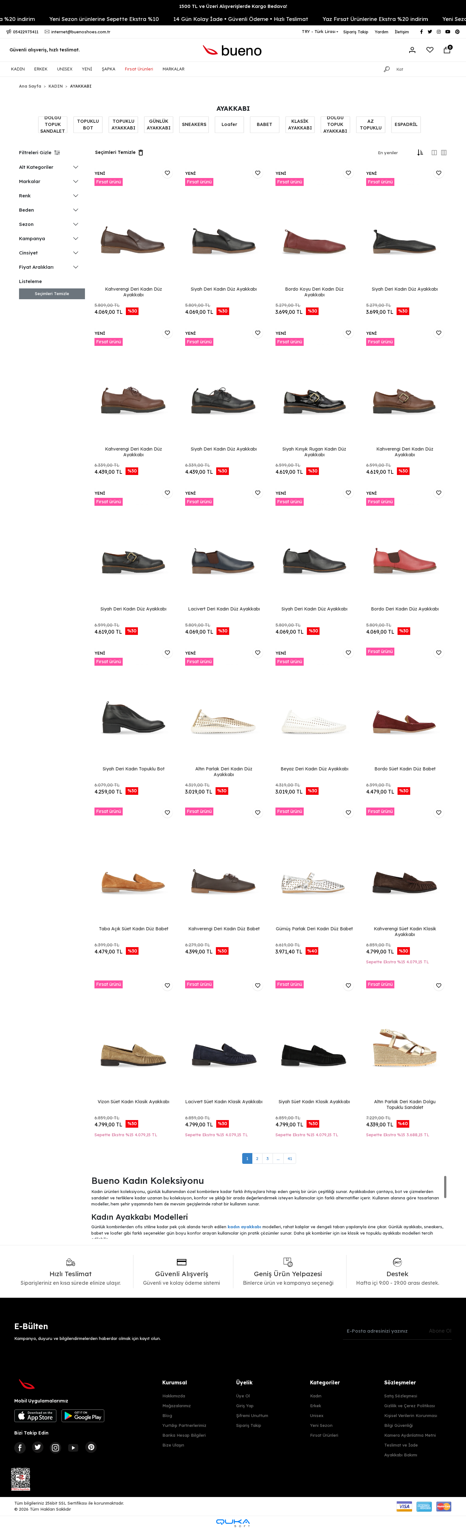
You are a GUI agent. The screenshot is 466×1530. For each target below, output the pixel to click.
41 (290, 1158)
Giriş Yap (245, 1405)
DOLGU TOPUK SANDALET (52, 125)
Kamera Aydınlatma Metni (410, 1435)
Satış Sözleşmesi (400, 1395)
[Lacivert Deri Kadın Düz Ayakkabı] (224, 546)
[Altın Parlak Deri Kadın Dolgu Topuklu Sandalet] (405, 1038)
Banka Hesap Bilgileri (184, 1435)
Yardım (381, 31)
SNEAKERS (194, 124)
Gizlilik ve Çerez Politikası (409, 1405)
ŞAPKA (108, 68)
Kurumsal (174, 1382)
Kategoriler (325, 1382)
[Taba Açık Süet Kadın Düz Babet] (133, 866)
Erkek (315, 1405)
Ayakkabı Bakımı (400, 1454)
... (278, 1158)
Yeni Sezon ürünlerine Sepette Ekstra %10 (67, 19)
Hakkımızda (173, 1395)
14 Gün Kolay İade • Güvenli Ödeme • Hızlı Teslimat (203, 19)
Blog (167, 1415)
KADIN (18, 68)
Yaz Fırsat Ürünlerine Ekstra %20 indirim (338, 19)
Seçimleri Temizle (52, 293)
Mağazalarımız (176, 1405)
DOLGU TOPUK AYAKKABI (335, 125)
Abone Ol (440, 1331)
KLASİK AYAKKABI (300, 124)
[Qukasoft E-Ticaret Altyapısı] (233, 1523)
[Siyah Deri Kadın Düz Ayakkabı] (224, 226)
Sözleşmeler (400, 1382)
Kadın (315, 1395)
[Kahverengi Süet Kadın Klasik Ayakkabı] (405, 866)
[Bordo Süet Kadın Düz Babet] (405, 706)
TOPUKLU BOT (88, 124)
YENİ (87, 68)
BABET (264, 124)
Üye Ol (243, 1395)
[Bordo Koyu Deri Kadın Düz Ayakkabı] (314, 226)
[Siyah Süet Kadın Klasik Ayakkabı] (314, 1038)
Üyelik (244, 1382)
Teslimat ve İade (401, 1445)
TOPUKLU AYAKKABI (123, 124)
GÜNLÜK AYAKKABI (159, 124)
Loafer (229, 124)
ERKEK (41, 68)
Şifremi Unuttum (252, 1415)
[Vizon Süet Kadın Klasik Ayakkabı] (133, 1038)
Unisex (316, 1415)
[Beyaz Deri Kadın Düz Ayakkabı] (314, 706)
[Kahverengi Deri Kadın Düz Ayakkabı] (133, 226)
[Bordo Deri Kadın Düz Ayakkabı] (405, 546)
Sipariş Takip (355, 31)
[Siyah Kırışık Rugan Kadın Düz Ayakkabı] (314, 386)
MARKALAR (173, 68)
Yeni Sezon (321, 1425)
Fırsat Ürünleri (139, 68)
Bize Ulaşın (173, 1445)
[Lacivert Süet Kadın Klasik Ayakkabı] (224, 1038)
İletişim (402, 31)
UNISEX (64, 68)
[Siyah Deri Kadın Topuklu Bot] (133, 706)
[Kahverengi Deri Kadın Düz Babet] (224, 866)
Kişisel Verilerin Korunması (410, 1415)
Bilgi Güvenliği (398, 1425)
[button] (447, 50)
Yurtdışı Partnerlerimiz (184, 1425)
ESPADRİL (406, 124)
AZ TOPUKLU (371, 124)
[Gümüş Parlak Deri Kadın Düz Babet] (314, 866)
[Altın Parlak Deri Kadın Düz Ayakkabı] (224, 706)
